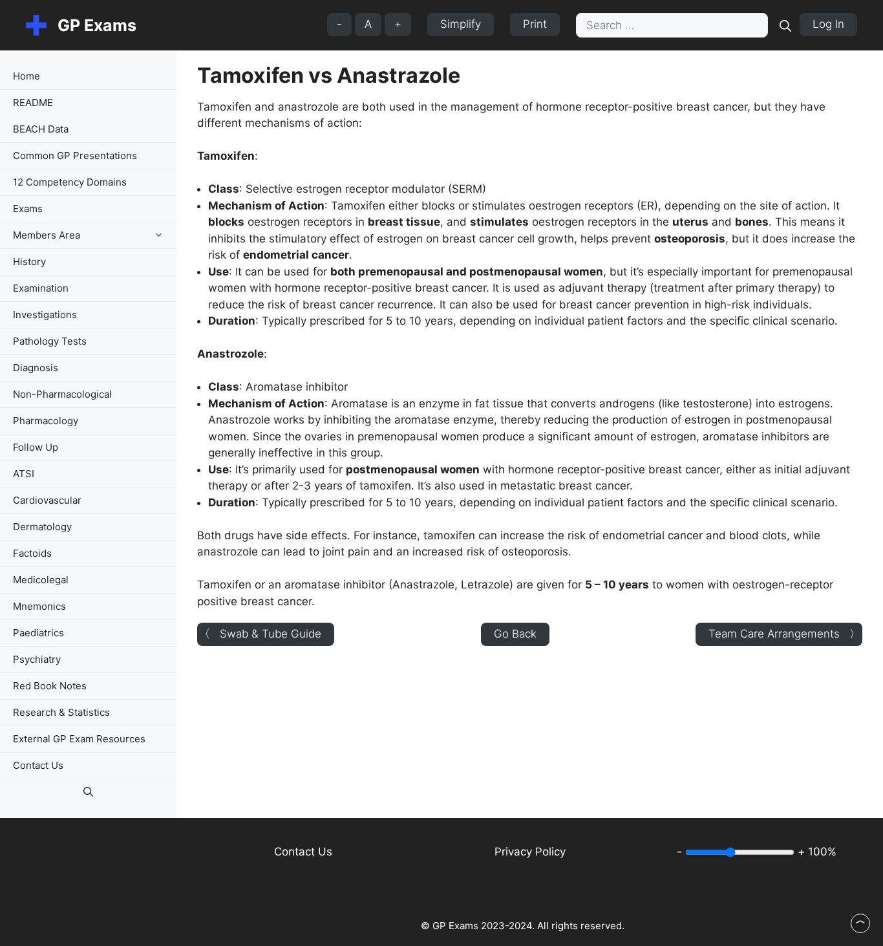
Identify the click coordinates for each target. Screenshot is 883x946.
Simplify (460, 23)
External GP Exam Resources (79, 739)
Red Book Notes (50, 686)
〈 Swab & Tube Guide (260, 633)
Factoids (32, 553)
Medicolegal (41, 580)
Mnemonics (39, 606)
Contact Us (38, 765)
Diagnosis (35, 367)
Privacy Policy (530, 851)
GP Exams (97, 25)
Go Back (515, 633)
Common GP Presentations (75, 155)
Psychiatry (37, 659)
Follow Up (35, 447)
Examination (41, 288)
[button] (161, 235)
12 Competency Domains (70, 182)
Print (535, 23)
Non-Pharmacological (62, 394)
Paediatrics (38, 633)
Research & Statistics (61, 712)
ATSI (23, 474)
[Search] (785, 25)
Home (26, 76)
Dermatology (42, 527)
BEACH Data (41, 129)
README (33, 102)
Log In (828, 23)
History (29, 261)
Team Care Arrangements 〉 (784, 633)
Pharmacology (45, 420)
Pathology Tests (50, 341)
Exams (28, 208)
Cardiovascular (47, 500)
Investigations (45, 314)
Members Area (46, 235)
